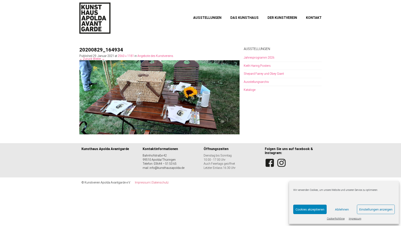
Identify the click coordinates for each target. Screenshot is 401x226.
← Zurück (85, 58)
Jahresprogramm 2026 (259, 57)
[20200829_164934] (159, 97)
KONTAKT (314, 18)
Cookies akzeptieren (310, 209)
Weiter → (99, 58)
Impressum (355, 218)
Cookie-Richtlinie (336, 218)
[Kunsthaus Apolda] (95, 18)
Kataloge (249, 89)
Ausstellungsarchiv (256, 81)
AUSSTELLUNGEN (207, 18)
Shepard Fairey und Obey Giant (264, 73)
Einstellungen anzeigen (375, 209)
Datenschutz (160, 182)
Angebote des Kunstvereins (155, 56)
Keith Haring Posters (257, 65)
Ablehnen (342, 209)
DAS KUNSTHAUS (244, 18)
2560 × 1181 (126, 56)
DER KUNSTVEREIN (282, 18)
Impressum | (143, 182)
